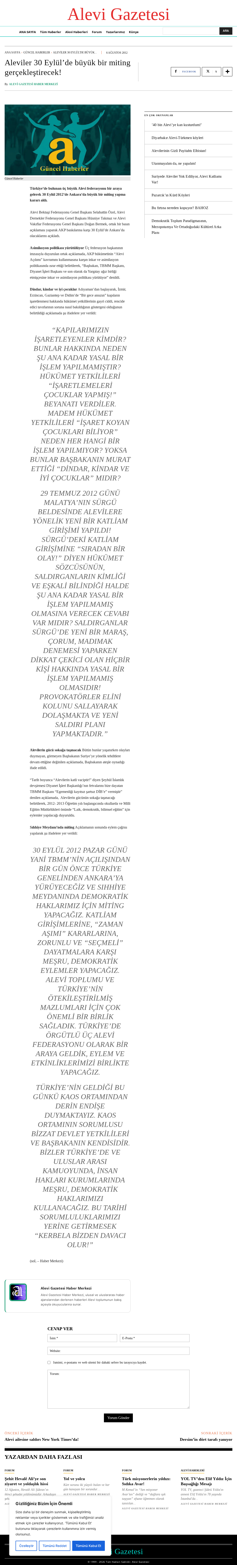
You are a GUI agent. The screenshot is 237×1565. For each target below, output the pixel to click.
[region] (60, 1526)
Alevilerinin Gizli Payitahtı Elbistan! (179, 151)
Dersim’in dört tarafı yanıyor (206, 1439)
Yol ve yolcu (74, 1478)
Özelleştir (26, 1546)
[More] (227, 71)
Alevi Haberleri (192, 1470)
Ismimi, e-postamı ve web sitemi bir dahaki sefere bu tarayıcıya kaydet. (100, 1362)
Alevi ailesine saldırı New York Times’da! (42, 1439)
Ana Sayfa (12, 52)
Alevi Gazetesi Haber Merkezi (33, 84)
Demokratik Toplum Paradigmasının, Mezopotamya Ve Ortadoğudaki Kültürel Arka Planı (186, 227)
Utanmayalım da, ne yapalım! (174, 163)
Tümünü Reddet (55, 1546)
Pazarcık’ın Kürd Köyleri (171, 195)
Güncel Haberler (36, 52)
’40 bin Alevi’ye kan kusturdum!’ (177, 125)
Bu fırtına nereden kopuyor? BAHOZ (180, 208)
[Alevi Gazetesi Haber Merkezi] (21, 1292)
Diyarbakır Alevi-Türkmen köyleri (177, 138)
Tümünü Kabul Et (88, 1546)
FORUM (9, 1470)
